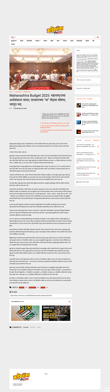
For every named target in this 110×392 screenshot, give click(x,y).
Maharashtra (27, 91)
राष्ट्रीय (21, 40)
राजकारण (65, 40)
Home (11, 91)
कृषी (93, 40)
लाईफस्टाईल (79, 40)
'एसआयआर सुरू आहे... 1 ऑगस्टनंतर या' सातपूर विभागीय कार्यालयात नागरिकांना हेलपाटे (24, 316)
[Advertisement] (51, 12)
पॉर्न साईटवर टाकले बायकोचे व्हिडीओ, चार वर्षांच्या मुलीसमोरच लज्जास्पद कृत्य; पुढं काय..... (90, 123)
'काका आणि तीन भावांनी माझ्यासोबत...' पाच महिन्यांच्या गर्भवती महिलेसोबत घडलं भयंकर (90, 105)
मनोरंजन (45, 40)
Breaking (18, 91)
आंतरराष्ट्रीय (29, 40)
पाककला (13, 44)
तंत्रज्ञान (87, 40)
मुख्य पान (15, 40)
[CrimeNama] (55, 33)
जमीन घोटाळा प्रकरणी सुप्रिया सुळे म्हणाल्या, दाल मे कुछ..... (56, 123)
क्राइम (71, 40)
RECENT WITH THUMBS (84, 99)
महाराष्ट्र (37, 40)
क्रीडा (52, 40)
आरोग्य (58, 40)
